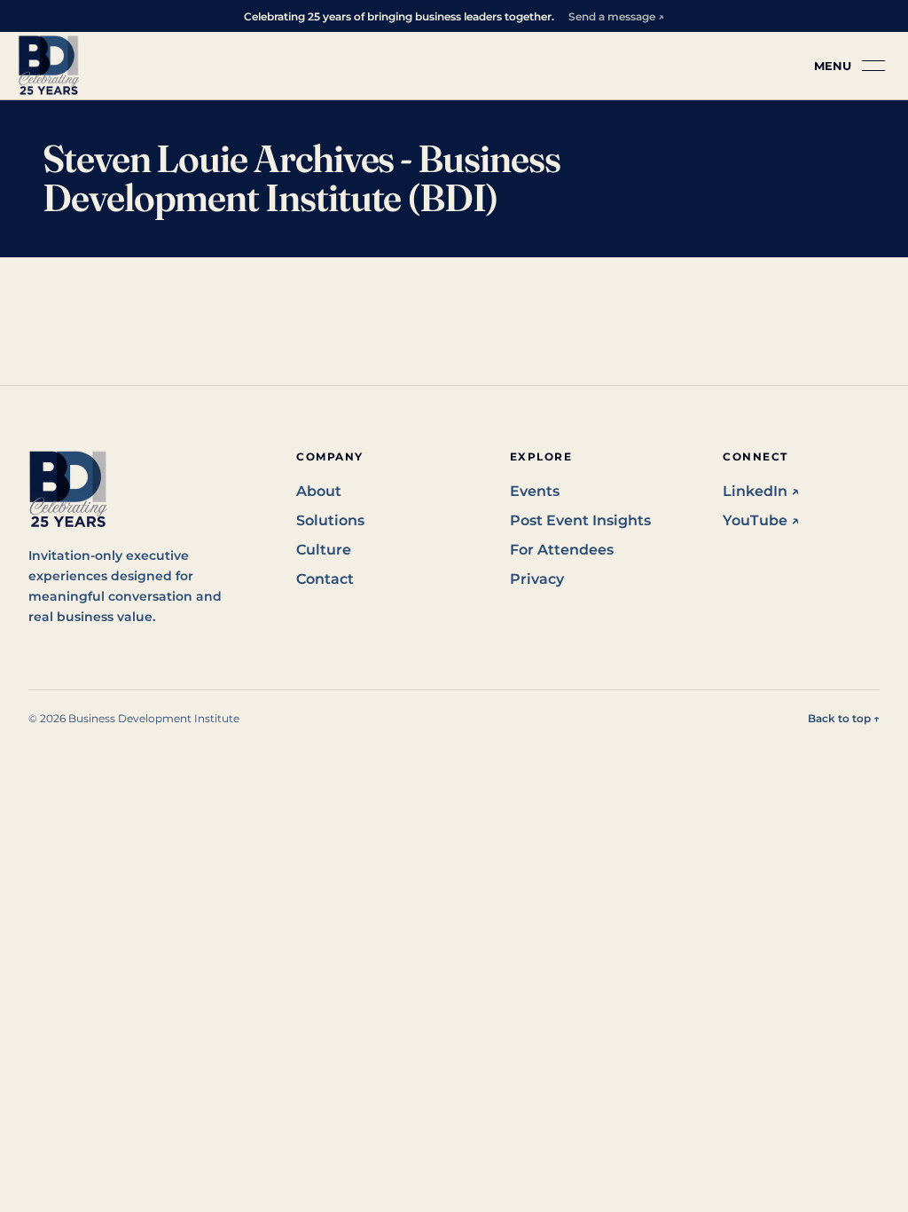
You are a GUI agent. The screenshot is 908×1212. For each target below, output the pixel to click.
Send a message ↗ (616, 16)
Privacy (537, 579)
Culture (323, 549)
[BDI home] (49, 66)
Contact (325, 579)
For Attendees (562, 549)
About (318, 491)
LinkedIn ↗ (761, 491)
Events (535, 491)
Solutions (330, 520)
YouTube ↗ (761, 520)
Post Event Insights (580, 520)
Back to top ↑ (844, 718)
